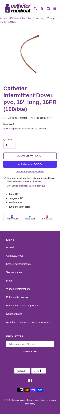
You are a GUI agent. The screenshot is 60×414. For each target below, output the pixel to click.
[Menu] (55, 8)
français (21, 370)
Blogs (9, 280)
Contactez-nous (14, 255)
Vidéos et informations (18, 289)
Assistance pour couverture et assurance (28, 322)
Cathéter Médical (18, 400)
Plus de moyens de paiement (30, 171)
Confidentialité (14, 314)
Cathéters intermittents (18, 264)
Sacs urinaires (14, 272)
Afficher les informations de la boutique (26, 186)
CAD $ (37, 370)
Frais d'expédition (12, 128)
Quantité (7, 139)
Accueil (4, 18)
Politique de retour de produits (22, 305)
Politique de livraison (17, 297)
